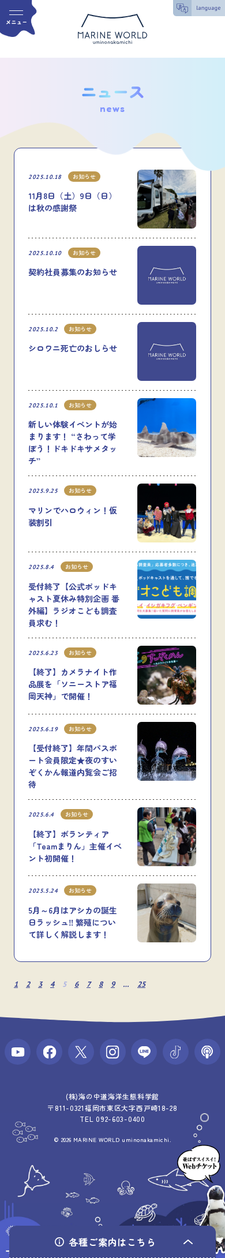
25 (141, 984)
